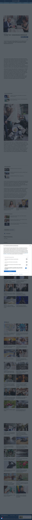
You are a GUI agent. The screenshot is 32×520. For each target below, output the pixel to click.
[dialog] (16, 260)
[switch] (26, 259)
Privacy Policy (21, 274)
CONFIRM (10, 271)
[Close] (30, 246)
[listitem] (16, 257)
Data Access (16, 274)
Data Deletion (11, 274)
